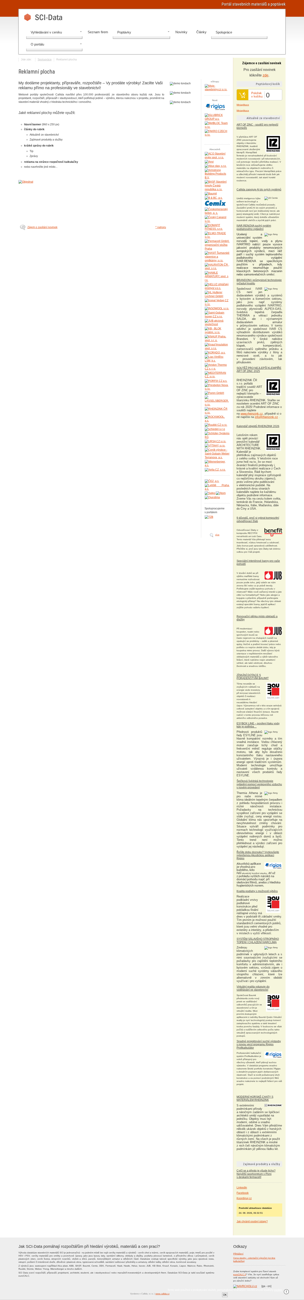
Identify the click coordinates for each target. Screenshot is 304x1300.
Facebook (243, 1193)
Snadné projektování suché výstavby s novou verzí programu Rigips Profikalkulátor (259, 1044)
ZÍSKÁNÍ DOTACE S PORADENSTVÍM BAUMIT (253, 677)
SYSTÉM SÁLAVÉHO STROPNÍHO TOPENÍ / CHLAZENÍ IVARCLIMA (258, 940)
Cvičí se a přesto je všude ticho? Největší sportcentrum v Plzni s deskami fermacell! (256, 1174)
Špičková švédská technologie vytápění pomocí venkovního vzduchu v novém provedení (259, 784)
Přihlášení (238, 1253)
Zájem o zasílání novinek (42, 227)
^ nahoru (160, 227)
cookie (278, 1290)
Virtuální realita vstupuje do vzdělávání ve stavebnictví (253, 988)
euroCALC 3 (239, 1274)
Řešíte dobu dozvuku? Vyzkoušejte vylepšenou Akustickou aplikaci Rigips (258, 855)
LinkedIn (242, 1187)
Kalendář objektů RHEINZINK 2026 (258, 426)
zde (265, 75)
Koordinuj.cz (244, 1198)
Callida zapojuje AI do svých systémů (259, 189)
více (217, 534)
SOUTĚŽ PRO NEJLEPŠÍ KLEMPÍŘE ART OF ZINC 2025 (259, 369)
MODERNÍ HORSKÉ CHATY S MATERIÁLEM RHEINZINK (255, 1098)
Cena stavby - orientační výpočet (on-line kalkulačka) (254, 1259)
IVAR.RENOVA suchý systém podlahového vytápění (254, 227)
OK (225, 1294)
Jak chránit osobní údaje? (252, 1221)
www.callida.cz (163, 1294)
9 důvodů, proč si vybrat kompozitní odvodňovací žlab (258, 519)
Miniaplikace (243, 104)
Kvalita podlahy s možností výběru (257, 891)
